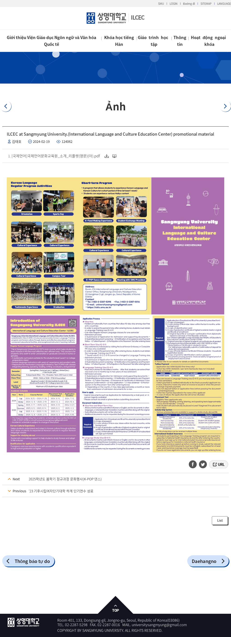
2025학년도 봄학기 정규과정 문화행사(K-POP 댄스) (65, 479)
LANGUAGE (224, 3)
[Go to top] (115, 605)
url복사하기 (218, 464)
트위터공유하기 (203, 464)
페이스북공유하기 (194, 464)
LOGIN (174, 3)
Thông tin (179, 40)
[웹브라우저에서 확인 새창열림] (115, 155)
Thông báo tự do (32, 561)
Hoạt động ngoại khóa (209, 40)
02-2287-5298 (76, 624)
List (220, 520)
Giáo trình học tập (154, 40)
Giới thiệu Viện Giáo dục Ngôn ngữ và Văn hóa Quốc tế (51, 40)
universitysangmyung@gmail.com (159, 624)
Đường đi (189, 3)
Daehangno (204, 561)
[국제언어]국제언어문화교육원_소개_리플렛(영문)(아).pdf (56, 155)
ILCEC (137, 17)
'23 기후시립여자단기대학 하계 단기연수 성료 (61, 490)
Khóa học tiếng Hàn (119, 40)
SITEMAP (206, 3)
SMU (161, 3)
